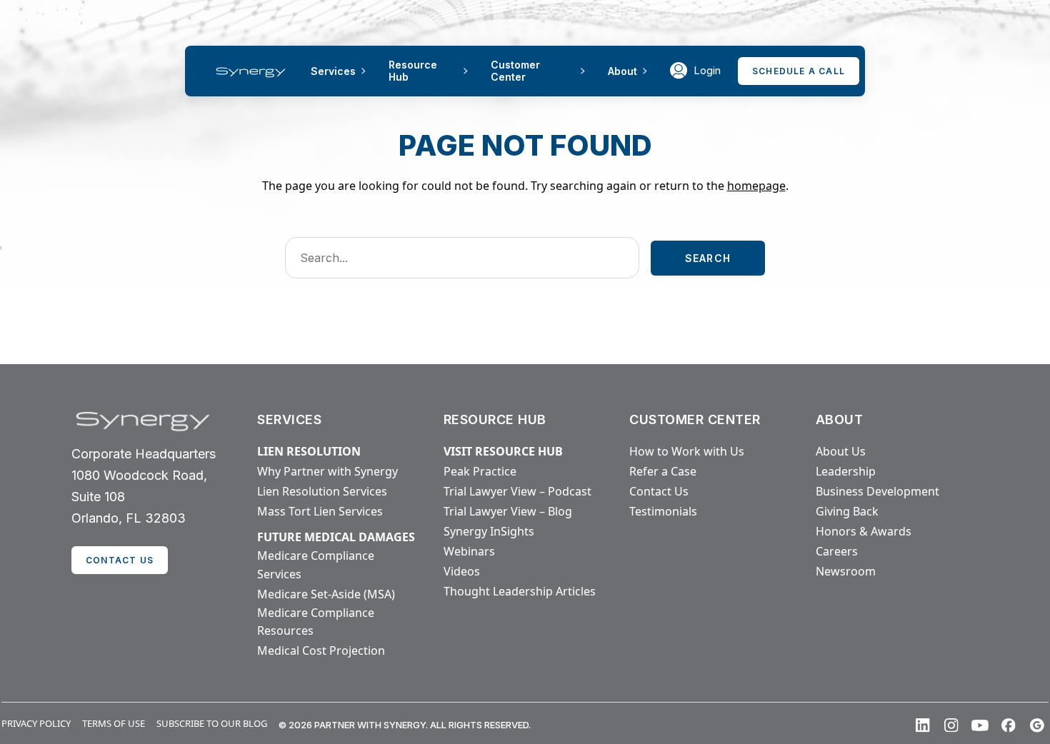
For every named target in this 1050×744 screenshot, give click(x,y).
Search (708, 258)
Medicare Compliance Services (315, 565)
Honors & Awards (863, 531)
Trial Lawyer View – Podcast (517, 491)
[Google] (1037, 725)
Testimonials (663, 511)
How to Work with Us (686, 451)
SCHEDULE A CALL (798, 71)
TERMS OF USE (113, 723)
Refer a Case (662, 471)
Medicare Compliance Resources (315, 622)
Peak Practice (480, 471)
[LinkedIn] (922, 725)
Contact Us (659, 491)
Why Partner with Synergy (327, 471)
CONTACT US (120, 560)
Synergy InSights (489, 531)
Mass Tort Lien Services (320, 511)
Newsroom (846, 571)
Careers (837, 551)
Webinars (469, 551)
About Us (841, 451)
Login (707, 70)
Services (333, 71)
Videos (462, 571)
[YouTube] (980, 725)
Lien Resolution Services (322, 491)
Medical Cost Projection (321, 650)
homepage (756, 185)
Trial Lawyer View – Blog (508, 511)
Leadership (846, 471)
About (622, 71)
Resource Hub (413, 71)
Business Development (877, 491)
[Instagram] (951, 725)
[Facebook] (1008, 725)
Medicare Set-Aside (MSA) (326, 594)
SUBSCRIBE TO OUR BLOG (211, 723)
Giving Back (847, 511)
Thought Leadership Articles (520, 591)
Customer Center (515, 71)
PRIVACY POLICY (36, 723)
